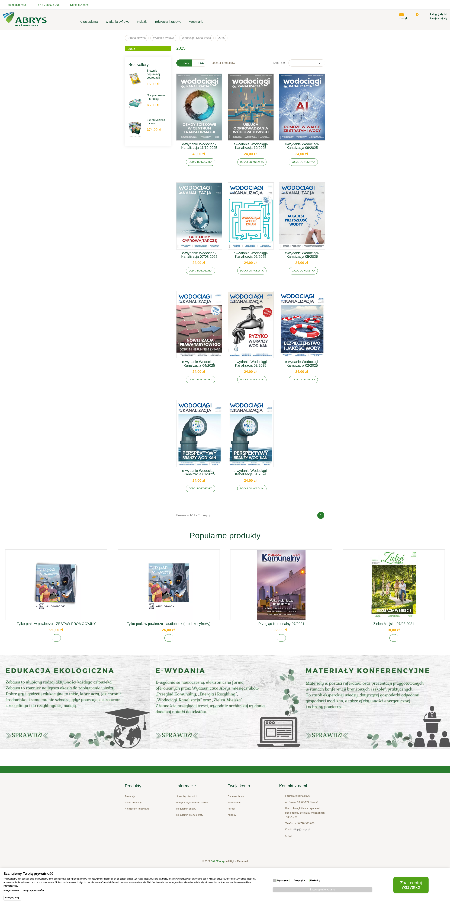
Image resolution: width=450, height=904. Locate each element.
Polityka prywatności (33, 890)
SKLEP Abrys (218, 861)
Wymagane (282, 880)
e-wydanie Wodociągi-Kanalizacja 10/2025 (251, 146)
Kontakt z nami (79, 4)
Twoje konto (239, 785)
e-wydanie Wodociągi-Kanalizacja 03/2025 (251, 363)
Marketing (315, 880)
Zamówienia (234, 802)
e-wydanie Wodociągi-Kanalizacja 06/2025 (251, 254)
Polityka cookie (11, 890)
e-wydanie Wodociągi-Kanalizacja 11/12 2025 (199, 146)
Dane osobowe (236, 796)
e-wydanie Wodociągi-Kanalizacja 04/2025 (199, 363)
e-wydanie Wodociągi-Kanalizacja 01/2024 (251, 472)
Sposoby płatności (186, 796)
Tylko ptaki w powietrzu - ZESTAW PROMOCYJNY (56, 624)
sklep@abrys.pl (301, 829)
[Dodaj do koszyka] (56, 637)
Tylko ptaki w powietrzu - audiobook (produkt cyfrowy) (169, 624)
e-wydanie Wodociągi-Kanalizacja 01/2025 (199, 472)
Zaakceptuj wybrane (322, 889)
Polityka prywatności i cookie (192, 802)
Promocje (130, 796)
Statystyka (299, 880)
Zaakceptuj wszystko (411, 885)
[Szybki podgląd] (199, 110)
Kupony (232, 814)
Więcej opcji (13, 897)
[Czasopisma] (375, 702)
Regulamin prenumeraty (189, 814)
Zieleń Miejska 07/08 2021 (393, 624)
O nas (288, 836)
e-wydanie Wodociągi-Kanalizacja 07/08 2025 (199, 254)
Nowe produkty (133, 802)
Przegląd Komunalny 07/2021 (281, 624)
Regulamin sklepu (186, 808)
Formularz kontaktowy (297, 795)
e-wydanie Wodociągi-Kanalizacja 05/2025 (302, 254)
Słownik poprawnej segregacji (153, 74)
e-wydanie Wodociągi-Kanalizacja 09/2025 (302, 146)
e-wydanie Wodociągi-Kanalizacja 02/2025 (302, 363)
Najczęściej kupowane (137, 808)
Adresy (231, 808)
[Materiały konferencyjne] (75, 702)
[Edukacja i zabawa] (225, 702)
